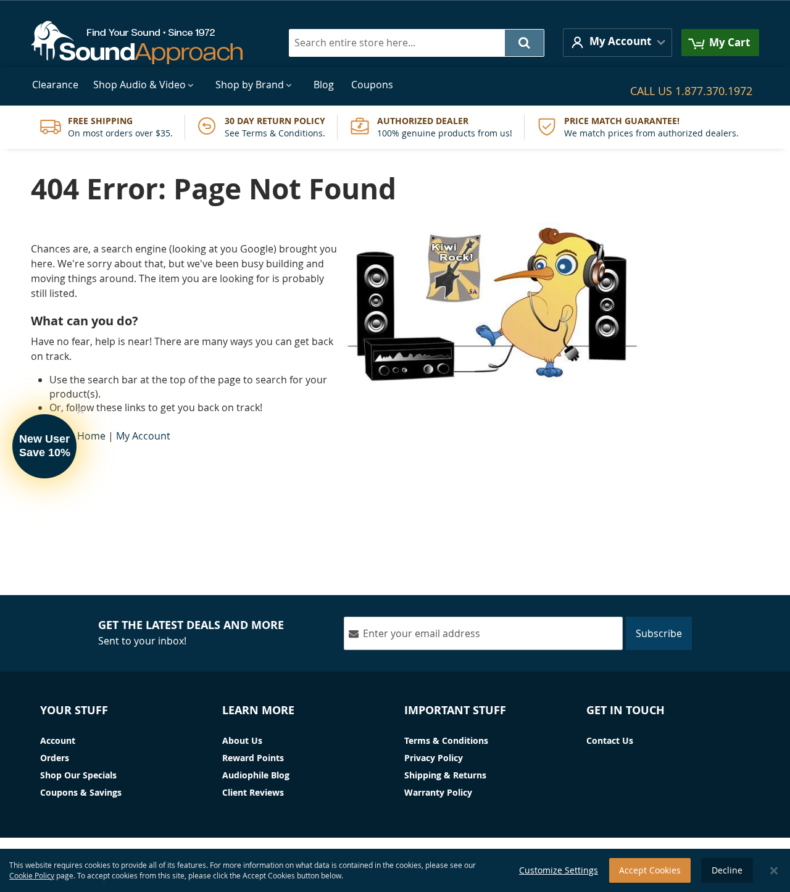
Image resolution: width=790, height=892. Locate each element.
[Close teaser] (80, 410)
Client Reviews (253, 792)
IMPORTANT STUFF (455, 710)
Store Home (77, 436)
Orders (54, 758)
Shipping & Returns (445, 775)
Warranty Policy (438, 792)
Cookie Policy (31, 875)
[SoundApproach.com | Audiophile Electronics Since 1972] (146, 42)
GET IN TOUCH (625, 710)
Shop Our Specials (78, 775)
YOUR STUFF (74, 710)
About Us (242, 740)
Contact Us (609, 740)
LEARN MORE (258, 710)
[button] (617, 42)
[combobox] (416, 43)
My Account (143, 436)
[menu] (395, 84)
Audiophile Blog (255, 775)
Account (57, 740)
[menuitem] (55, 84)
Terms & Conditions (446, 740)
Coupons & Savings (81, 792)
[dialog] (395, 870)
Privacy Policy (433, 758)
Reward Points (253, 758)
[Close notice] (774, 870)
